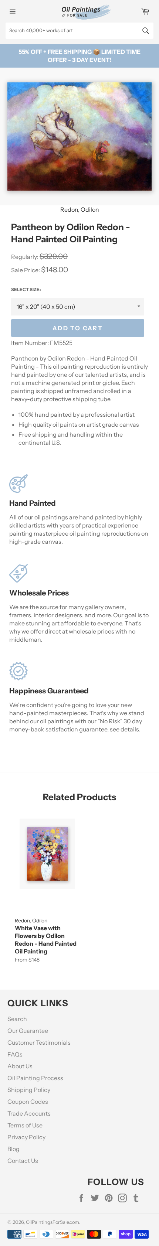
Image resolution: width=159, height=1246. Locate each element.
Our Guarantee (27, 1030)
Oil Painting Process (35, 1078)
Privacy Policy (26, 1137)
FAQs (15, 1054)
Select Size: (26, 289)
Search (17, 1019)
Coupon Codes (27, 1101)
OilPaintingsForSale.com (52, 1222)
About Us (20, 1066)
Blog (13, 1149)
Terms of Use (25, 1125)
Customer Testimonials (39, 1042)
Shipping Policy (28, 1089)
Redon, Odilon (79, 209)
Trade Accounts (29, 1113)
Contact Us (22, 1160)
